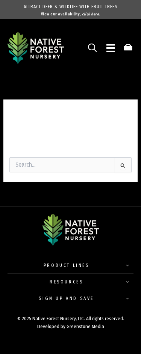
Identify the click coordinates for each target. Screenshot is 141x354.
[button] (70, 263)
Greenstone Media (85, 326)
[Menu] (110, 48)
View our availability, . (70, 14)
